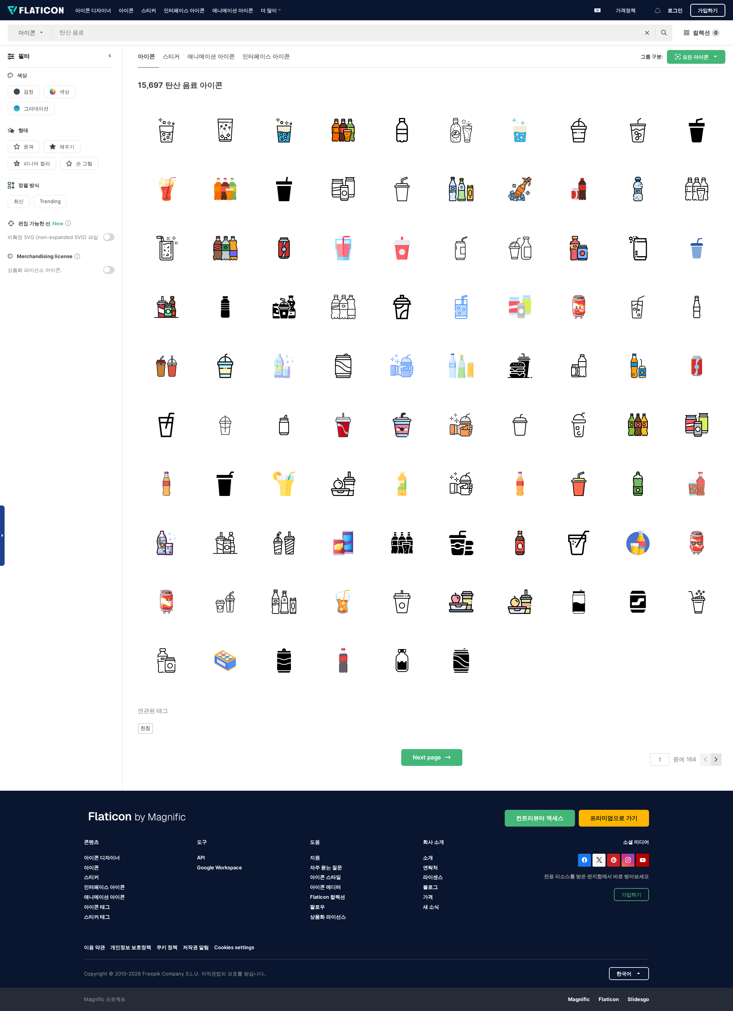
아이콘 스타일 (325, 877)
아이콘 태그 (97, 907)
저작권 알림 (196, 947)
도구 (202, 842)
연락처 (430, 867)
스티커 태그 (97, 917)
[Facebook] (584, 860)
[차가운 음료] (402, 425)
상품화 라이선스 (328, 917)
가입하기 (708, 10)
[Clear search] (647, 32)
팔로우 (317, 907)
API (201, 857)
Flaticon (609, 999)
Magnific (579, 999)
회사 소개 (433, 842)
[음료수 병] (402, 661)
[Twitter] (599, 860)
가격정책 (626, 10)
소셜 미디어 (636, 842)
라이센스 (433, 877)
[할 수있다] (579, 307)
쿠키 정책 (167, 947)
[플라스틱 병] (225, 307)
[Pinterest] (613, 860)
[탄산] (638, 307)
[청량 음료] (343, 130)
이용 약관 (94, 947)
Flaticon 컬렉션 (327, 897)
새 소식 (431, 907)
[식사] (343, 483)
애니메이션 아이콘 (232, 10)
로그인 (675, 10)
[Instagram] (628, 860)
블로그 (430, 887)
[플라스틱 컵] (579, 130)
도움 (315, 842)
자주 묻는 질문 (326, 867)
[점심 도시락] (461, 601)
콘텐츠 (91, 842)
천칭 (145, 728)
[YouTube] (642, 860)
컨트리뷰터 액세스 (539, 818)
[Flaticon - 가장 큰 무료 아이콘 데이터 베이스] (36, 10)
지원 (315, 857)
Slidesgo (638, 999)
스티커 (148, 10)
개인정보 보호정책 (130, 947)
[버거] (520, 366)
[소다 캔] (284, 425)
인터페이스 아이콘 (184, 10)
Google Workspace (219, 867)
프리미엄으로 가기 (614, 818)
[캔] (343, 189)
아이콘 (126, 10)
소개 (428, 857)
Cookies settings (234, 947)
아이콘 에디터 (325, 887)
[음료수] (520, 307)
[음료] (520, 248)
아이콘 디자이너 (93, 10)
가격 (428, 897)
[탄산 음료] (166, 130)
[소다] (225, 130)
